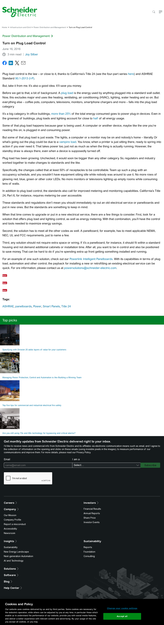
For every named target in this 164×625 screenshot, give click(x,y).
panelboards (23, 306)
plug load (67, 93)
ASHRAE (8, 306)
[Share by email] (23, 63)
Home (4, 27)
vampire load (67, 141)
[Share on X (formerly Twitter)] (17, 63)
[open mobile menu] (160, 12)
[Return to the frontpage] (18, 12)
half (95, 118)
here (131, 74)
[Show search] (153, 12)
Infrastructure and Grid (20, 27)
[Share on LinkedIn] (11, 63)
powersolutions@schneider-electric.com (90, 268)
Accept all (122, 616)
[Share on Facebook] (4, 63)
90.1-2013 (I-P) (24, 78)
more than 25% (61, 113)
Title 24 (66, 306)
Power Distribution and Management (49, 27)
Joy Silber (31, 54)
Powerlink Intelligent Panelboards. (91, 259)
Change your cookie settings (122, 608)
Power (37, 306)
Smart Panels (51, 306)
